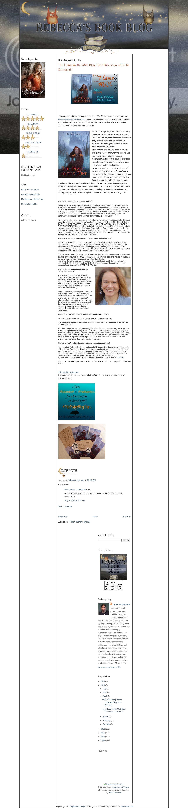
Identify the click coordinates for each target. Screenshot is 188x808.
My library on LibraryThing (32, 199)
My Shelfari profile (29, 204)
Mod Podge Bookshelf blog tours (72, 119)
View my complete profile (109, 667)
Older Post (126, 516)
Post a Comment (65, 507)
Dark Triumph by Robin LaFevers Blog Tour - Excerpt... (112, 702)
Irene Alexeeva (115, 793)
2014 (103, 681)
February (107, 720)
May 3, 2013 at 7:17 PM (74, 500)
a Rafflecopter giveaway (68, 372)
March (106, 717)
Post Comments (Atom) (80, 522)
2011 (103, 733)
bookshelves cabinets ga (75, 489)
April (105, 696)
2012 (103, 729)
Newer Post (63, 516)
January (106, 724)
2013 (103, 685)
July (105, 688)
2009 (103, 740)
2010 (103, 736)
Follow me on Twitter (30, 190)
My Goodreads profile (30, 194)
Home (95, 516)
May (105, 692)
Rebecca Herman (76, 480)
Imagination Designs (120, 787)
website (120, 357)
